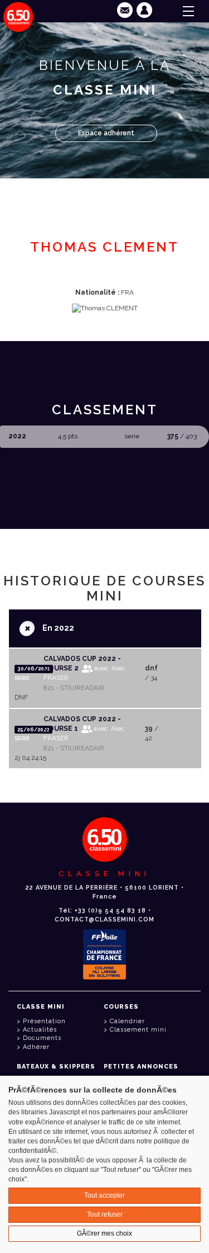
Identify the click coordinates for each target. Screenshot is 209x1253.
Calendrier (127, 1021)
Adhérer (36, 1047)
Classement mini (138, 1029)
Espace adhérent (106, 133)
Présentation (44, 1021)
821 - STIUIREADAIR (73, 688)
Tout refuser (105, 1214)
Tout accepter (104, 1195)
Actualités (40, 1029)
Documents (42, 1038)
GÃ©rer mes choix (104, 1233)
